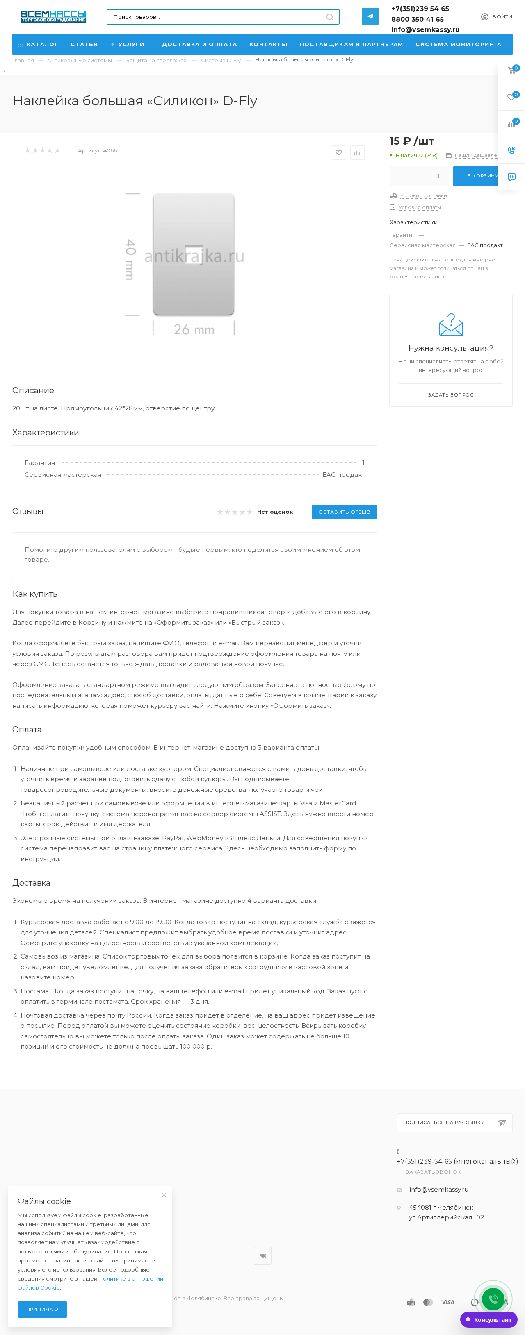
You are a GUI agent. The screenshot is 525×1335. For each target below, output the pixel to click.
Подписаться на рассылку (444, 1122)
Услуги (131, 44)
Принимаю (42, 1309)
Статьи (84, 44)
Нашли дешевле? (477, 155)
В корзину (483, 176)
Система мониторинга (458, 44)
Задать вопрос (450, 395)
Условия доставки (423, 195)
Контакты (268, 44)
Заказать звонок (433, 1172)
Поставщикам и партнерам (352, 44)
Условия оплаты (420, 207)
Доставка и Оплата (199, 44)
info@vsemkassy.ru (439, 1189)
